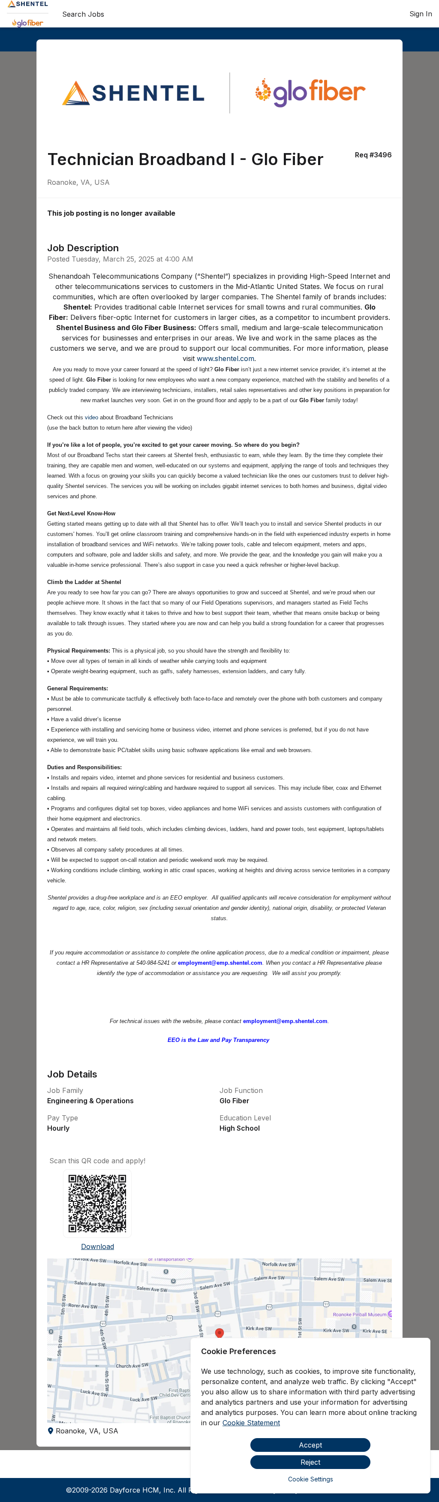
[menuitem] (27, 14)
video (91, 417)
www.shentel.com (225, 358)
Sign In (420, 13)
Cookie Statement (251, 1422)
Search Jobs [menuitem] (83, 14)
